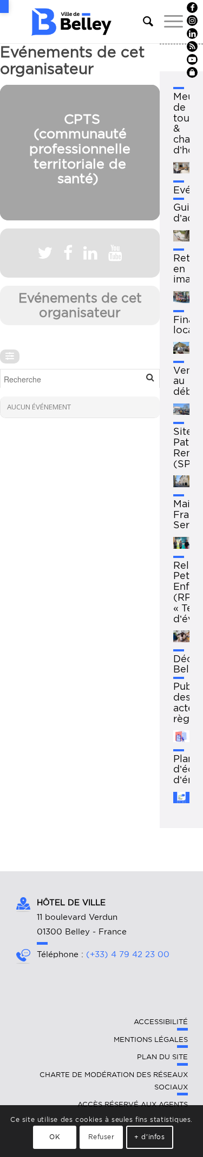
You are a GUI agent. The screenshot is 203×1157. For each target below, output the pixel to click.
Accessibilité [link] (161, 1022)
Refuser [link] (101, 1137)
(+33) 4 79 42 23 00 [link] (127, 954)
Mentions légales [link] (151, 1039)
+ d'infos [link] (149, 1137)
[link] (4, 6)
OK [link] (54, 1137)
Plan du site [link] (162, 1057)
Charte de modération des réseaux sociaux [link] (114, 1081)
